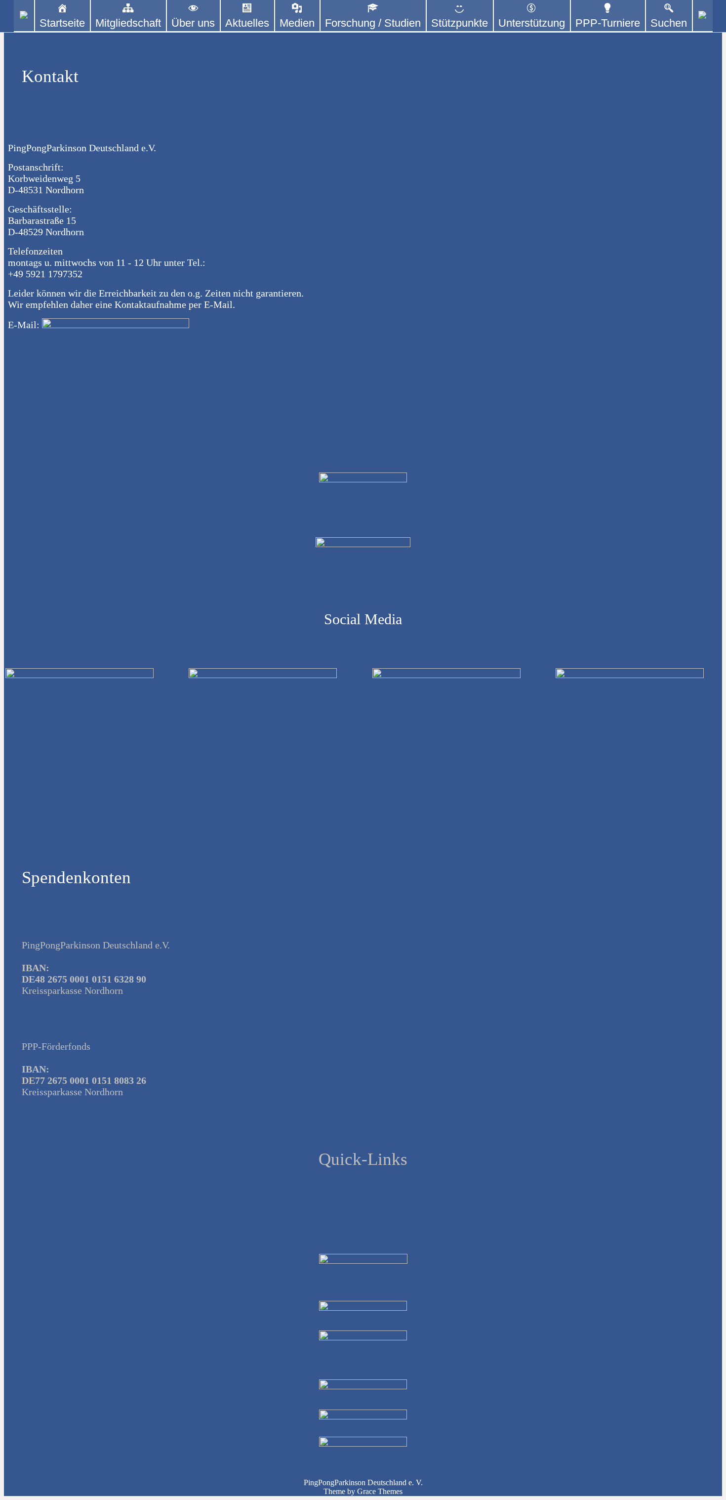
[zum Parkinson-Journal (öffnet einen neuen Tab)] (702, 16)
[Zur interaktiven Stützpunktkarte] (24, 16)
